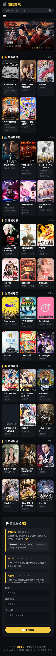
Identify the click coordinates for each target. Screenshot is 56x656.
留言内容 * (9, 610)
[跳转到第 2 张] (34, 48)
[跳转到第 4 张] (39, 48)
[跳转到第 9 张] (50, 48)
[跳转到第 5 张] (41, 48)
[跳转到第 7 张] (46, 48)
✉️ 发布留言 (28, 630)
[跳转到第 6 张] (44, 48)
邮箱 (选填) (9, 599)
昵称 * (7, 588)
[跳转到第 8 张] (48, 48)
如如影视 (11, 4)
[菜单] (4, 16)
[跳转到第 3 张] (37, 48)
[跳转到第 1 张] (32, 48)
